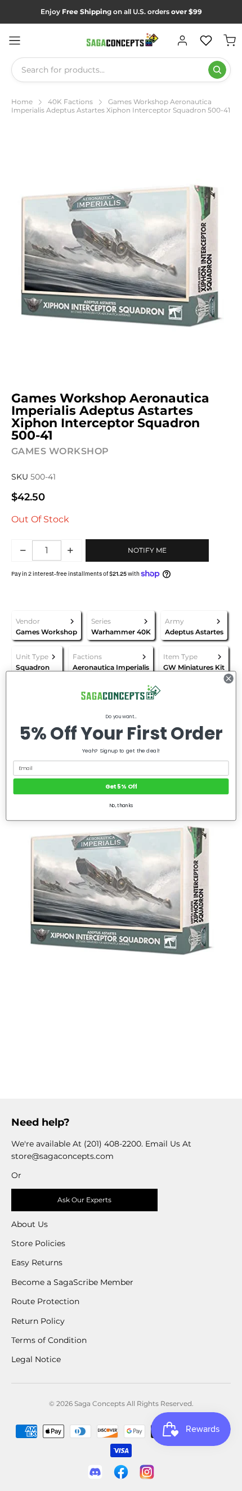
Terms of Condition (49, 1340)
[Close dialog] (228, 678)
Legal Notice (36, 1359)
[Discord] (95, 1472)
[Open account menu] (182, 40)
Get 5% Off (121, 786)
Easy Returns (36, 1262)
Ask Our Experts (84, 1200)
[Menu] (14, 40)
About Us (29, 1224)
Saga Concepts (99, 1403)
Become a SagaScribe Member (72, 1282)
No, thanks (121, 805)
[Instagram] (147, 1472)
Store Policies (38, 1243)
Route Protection (45, 1301)
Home (22, 101)
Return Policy (38, 1321)
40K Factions (70, 101)
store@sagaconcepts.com (62, 1156)
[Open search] (217, 70)
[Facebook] (121, 1472)
